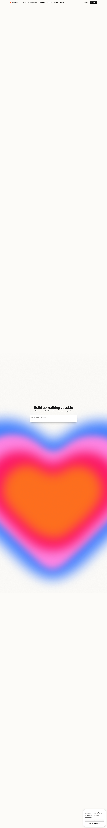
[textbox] (53, 417)
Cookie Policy (88, 817)
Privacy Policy (97, 815)
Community (42, 2)
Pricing (56, 2)
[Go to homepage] (14, 2)
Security (62, 2)
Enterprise (49, 2)
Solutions (25, 2)
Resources (33, 2)
